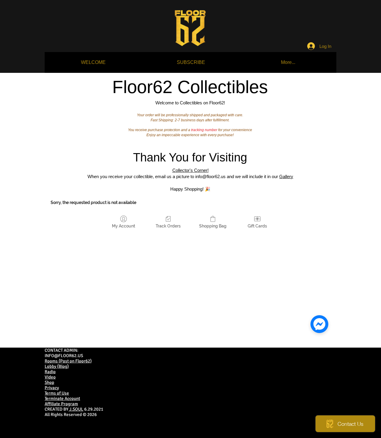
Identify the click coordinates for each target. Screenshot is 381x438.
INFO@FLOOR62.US (64, 355)
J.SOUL (75, 409)
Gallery (286, 176)
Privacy (52, 387)
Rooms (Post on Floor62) (68, 361)
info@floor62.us (210, 176)
